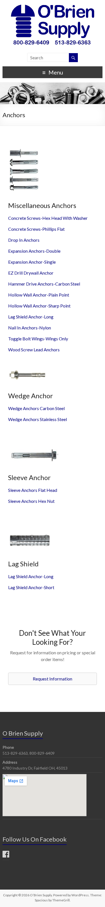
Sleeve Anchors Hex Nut (31, 501)
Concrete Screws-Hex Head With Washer (48, 218)
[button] (52, 679)
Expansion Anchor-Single (32, 261)
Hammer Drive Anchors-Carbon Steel (44, 283)
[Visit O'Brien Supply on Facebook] (6, 855)
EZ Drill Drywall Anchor (30, 272)
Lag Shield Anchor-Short (31, 587)
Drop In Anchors (23, 240)
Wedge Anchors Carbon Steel (36, 408)
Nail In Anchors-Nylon (29, 327)
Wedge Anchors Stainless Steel (37, 419)
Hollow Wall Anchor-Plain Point (38, 294)
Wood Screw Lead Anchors (34, 349)
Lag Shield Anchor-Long (30, 316)
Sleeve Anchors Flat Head (32, 490)
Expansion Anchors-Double (34, 251)
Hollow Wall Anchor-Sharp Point (39, 305)
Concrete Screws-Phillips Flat (36, 229)
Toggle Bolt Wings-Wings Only (38, 338)
